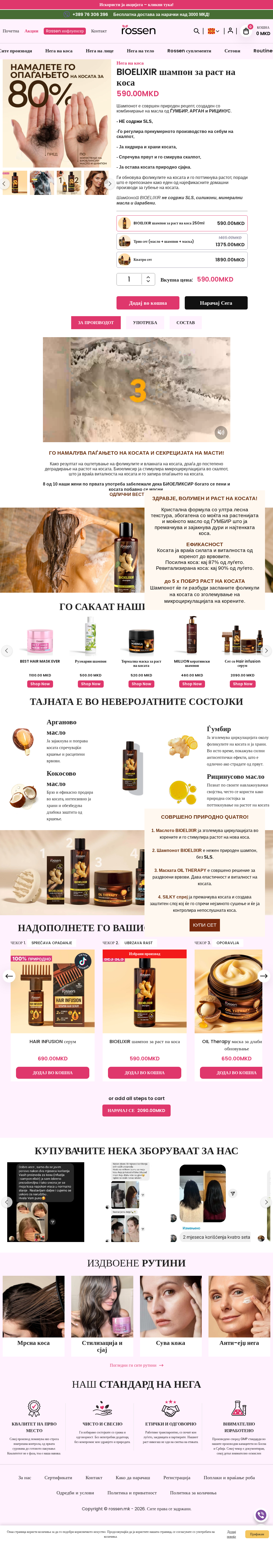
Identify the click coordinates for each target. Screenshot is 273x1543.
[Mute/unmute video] (221, 433)
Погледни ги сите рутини (133, 1365)
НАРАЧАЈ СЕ (136, 1110)
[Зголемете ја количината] (148, 281)
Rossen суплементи (189, 50)
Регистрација (176, 1477)
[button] (15, 184)
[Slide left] (7, 650)
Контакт (99, 31)
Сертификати (58, 1477)
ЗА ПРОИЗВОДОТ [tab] (96, 323)
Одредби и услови (75, 1492)
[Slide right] (109, 183)
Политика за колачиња (193, 1492)
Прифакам (257, 1534)
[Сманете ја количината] (148, 277)
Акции (31, 31)
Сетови (232, 50)
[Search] (197, 31)
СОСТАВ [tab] (185, 323)
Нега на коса (59, 50)
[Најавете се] (230, 31)
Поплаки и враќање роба (229, 1477)
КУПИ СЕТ (204, 925)
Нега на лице (100, 50)
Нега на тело (140, 50)
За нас (24, 1477)
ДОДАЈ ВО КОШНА (53, 1073)
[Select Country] (214, 31)
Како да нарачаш (133, 1477)
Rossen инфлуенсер (65, 31)
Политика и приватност (132, 1492)
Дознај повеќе (231, 1534)
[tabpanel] (136, 417)
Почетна (11, 31)
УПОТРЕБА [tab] (145, 323)
